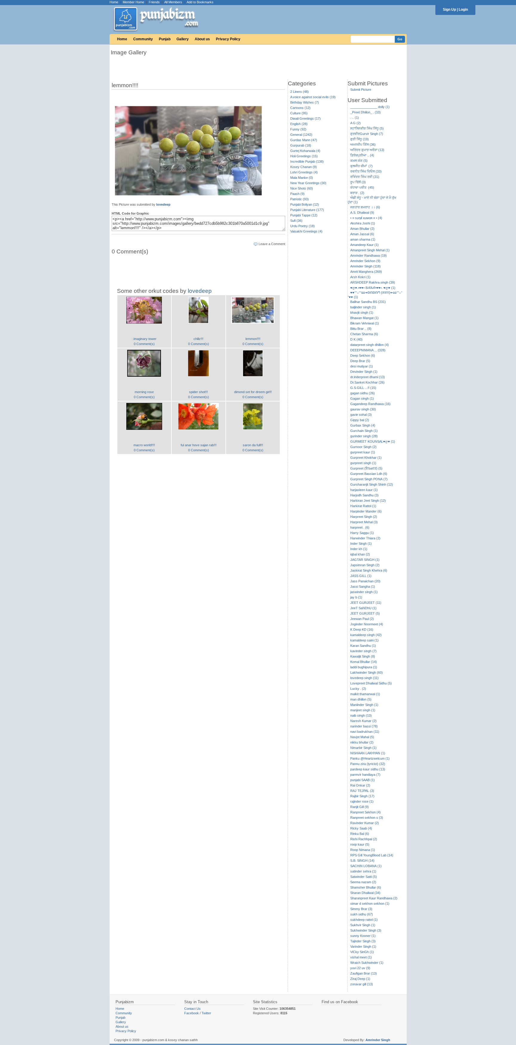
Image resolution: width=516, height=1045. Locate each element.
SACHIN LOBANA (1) (366, 866)
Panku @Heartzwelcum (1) (370, 758)
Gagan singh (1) (362, 398)
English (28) (299, 124)
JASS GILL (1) (360, 576)
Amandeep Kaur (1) (364, 245)
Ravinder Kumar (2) (364, 823)
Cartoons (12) (300, 108)
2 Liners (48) (299, 91)
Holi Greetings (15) (304, 156)
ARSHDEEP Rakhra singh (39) (372, 282)
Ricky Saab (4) (361, 828)
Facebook (191, 1013)
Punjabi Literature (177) (307, 210)
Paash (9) (297, 194)
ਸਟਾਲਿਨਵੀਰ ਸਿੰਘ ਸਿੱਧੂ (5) (367, 128)
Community (143, 39)
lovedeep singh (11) (364, 678)
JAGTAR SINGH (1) (365, 559)
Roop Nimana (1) (362, 850)
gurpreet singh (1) (363, 463)
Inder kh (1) (358, 549)
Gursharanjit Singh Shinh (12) (371, 484)
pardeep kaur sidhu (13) (367, 769)
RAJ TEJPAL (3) (362, 790)
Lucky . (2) (358, 688)
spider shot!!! (198, 392)
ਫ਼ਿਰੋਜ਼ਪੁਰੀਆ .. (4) (362, 155)
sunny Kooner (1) (363, 936)
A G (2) (355, 123)
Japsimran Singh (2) (365, 565)
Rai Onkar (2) (360, 785)
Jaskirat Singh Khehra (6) (368, 570)
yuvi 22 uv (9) (360, 968)
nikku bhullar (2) (362, 742)
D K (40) (356, 339)
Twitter (206, 1013)
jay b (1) (356, 597)
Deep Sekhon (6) (362, 355)
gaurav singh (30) (363, 409)
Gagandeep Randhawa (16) (370, 404)
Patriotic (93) (299, 199)
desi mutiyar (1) (361, 366)
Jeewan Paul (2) (362, 619)
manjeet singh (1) (362, 710)
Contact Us (192, 1008)
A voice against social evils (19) (313, 97)
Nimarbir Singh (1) (363, 747)
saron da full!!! (253, 445)
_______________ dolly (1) (370, 107)
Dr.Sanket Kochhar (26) (367, 382)
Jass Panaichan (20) (365, 581)
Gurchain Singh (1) (364, 431)
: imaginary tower (144, 339)
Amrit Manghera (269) (366, 271)
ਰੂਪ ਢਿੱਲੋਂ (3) (358, 182)
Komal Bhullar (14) (363, 662)
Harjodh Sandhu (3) (364, 495)
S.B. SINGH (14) (362, 860)
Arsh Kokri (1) (360, 277)
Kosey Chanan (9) (303, 167)
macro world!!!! (144, 445)
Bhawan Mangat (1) (364, 318)
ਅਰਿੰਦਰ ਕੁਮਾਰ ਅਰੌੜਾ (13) (367, 150)
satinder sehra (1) (363, 871)
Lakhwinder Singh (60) (366, 672)
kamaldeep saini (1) (364, 640)
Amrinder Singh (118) (365, 266)
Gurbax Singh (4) (362, 425)
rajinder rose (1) (362, 801)
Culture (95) (299, 113)
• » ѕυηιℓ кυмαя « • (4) (366, 218)
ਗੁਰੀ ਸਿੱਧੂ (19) (359, 139)
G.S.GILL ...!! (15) (363, 388)
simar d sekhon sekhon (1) (369, 903)
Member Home (133, 2)
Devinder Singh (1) (363, 371)
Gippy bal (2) (359, 420)
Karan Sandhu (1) (363, 645)
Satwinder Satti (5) (363, 876)
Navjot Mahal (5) (362, 737)
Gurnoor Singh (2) (363, 447)
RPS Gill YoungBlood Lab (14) (371, 855)
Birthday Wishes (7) (304, 102)
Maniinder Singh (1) (364, 705)
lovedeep (163, 204)
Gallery (182, 39)
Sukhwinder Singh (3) (365, 930)
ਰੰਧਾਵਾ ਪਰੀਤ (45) (362, 187)
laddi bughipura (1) (363, 667)
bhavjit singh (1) (361, 312)
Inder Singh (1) (361, 543)
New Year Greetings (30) (308, 183)
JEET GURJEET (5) (365, 613)
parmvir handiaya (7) (365, 774)
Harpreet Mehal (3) (364, 522)
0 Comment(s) (144, 344)
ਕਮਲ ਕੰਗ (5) (359, 160)
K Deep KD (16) (361, 629)
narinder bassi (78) (364, 726)
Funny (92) (298, 129)
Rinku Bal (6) (359, 833)
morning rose (144, 392)
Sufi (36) (296, 220)
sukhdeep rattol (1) (364, 919)
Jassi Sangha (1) (362, 586)
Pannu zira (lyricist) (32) (367, 764)
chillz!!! (198, 339)
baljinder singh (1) (363, 307)
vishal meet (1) (361, 957)
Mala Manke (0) (301, 177)
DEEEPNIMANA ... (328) (368, 350)
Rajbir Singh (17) (362, 796)
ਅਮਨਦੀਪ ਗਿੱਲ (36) (363, 144)
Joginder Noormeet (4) (366, 624)
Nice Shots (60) (301, 188)
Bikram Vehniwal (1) (364, 323)
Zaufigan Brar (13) (363, 973)
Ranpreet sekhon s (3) (366, 817)
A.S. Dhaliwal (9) (362, 212)
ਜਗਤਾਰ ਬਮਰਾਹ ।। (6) (365, 207)
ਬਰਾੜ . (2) (357, 193)
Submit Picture (360, 89)
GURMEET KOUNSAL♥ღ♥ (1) (372, 441)
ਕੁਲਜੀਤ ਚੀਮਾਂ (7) (361, 166)
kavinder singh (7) (363, 651)
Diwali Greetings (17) (305, 118)
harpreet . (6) (359, 527)
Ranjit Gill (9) (359, 807)
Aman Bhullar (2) (362, 228)
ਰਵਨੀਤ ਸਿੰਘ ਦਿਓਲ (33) (366, 171)
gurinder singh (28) (364, 436)
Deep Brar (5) (360, 361)
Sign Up (449, 9)
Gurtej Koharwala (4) (305, 151)
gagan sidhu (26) (362, 393)
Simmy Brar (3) (361, 909)
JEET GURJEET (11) (365, 602)
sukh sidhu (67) (361, 914)
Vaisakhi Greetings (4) (306, 231)
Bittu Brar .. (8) (360, 328)
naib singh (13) (361, 715)
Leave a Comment (272, 244)
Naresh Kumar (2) (363, 721)
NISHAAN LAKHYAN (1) (367, 753)
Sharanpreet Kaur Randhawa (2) (373, 898)
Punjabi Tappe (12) (303, 215)
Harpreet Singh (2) (363, 516)
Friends (154, 2)
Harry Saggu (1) (362, 533)
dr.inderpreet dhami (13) (367, 377)
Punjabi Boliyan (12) (304, 204)
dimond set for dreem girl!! (253, 392)
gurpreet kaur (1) (362, 452)
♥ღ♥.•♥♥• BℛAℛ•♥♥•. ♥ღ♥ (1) (372, 288)
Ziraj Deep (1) (360, 979)
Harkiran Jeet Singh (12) (368, 500)
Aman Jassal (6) (362, 234)
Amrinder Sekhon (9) (365, 261)
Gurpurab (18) (300, 145)
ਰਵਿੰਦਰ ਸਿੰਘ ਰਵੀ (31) (364, 176)
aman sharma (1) (362, 239)
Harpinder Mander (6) (366, 511)
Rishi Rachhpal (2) (363, 839)
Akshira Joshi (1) (362, 223)
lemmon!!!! (252, 339)
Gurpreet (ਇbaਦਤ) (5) (366, 468)
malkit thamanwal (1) (365, 694)
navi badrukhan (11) (364, 731)
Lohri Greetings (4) (304, 172)
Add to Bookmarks (200, 2)
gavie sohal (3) (361, 414)
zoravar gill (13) (361, 984)
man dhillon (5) (360, 699)
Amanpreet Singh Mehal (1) (370, 250)
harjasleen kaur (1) (364, 490)
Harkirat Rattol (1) (363, 506)
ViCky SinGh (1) (362, 952)
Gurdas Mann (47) (303, 140)
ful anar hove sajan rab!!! (198, 445)
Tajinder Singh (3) (363, 941)
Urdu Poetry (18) (302, 226)
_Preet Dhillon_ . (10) (365, 112)
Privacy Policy (228, 39)
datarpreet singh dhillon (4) (369, 345)
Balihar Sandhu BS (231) (368, 302)
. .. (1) (354, 117)
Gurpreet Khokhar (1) (366, 457)
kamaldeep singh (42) (366, 635)
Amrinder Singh (378, 1040)
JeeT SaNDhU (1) (363, 608)
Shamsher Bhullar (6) (365, 887)
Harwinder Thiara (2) (365, 538)
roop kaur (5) (359, 844)
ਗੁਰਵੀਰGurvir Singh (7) (366, 134)
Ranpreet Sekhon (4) (365, 812)
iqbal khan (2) (360, 554)
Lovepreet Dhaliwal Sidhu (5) (371, 683)
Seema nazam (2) (363, 882)
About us (202, 39)
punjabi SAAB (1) (362, 780)
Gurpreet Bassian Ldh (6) (368, 473)
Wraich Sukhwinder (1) (366, 962)
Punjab (165, 39)
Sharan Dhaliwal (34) (365, 893)
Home (114, 2)
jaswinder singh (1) (364, 592)
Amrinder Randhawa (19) (368, 255)
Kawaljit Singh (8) (362, 656)
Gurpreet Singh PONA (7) (369, 479)
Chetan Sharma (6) (364, 334)
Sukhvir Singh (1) (362, 925)
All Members (173, 2)
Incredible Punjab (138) (307, 161)
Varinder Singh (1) (363, 946)
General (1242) (301, 134)
